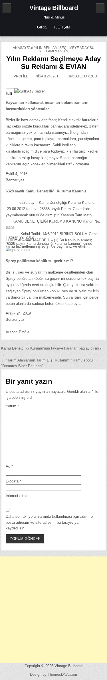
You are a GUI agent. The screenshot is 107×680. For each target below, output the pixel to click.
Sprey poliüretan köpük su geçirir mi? (39, 261)
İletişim (62, 27)
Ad (9, 466)
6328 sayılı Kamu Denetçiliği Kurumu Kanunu (46, 191)
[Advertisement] (53, 609)
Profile (21, 76)
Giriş (42, 27)
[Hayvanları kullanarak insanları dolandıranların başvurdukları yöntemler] (30, 91)
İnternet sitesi (17, 496)
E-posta (13, 481)
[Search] (100, 8)
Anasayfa (21, 48)
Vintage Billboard (53, 7)
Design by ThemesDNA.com (53, 674)
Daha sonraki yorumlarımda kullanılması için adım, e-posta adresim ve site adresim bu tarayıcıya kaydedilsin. (50, 522)
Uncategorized (82, 76)
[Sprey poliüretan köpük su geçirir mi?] (18, 250)
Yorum (12, 406)
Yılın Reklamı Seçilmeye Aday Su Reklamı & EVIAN (53, 62)
